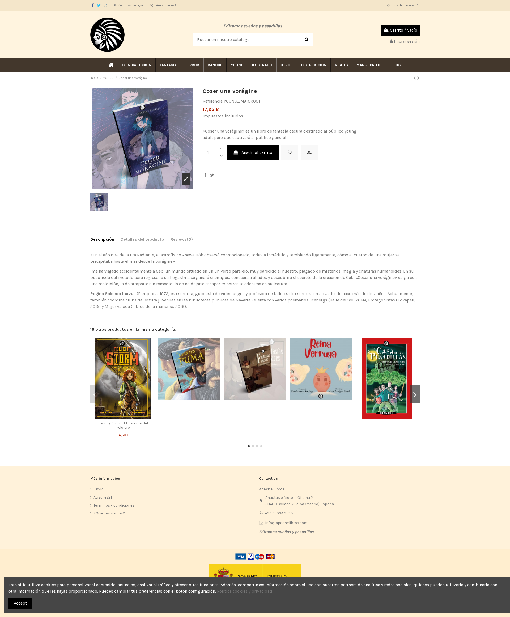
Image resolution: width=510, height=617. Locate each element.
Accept (20, 603)
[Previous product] (415, 78)
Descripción (102, 239)
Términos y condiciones (114, 505)
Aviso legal (136, 5)
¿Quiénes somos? (163, 5)
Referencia (213, 101)
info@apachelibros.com (286, 523)
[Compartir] (205, 175)
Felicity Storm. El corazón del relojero (123, 425)
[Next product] (418, 78)
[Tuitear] (212, 175)
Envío (118, 5)
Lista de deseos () (405, 5)
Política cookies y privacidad (244, 591)
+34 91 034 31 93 (279, 513)
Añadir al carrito (256, 152)
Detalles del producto (142, 239)
